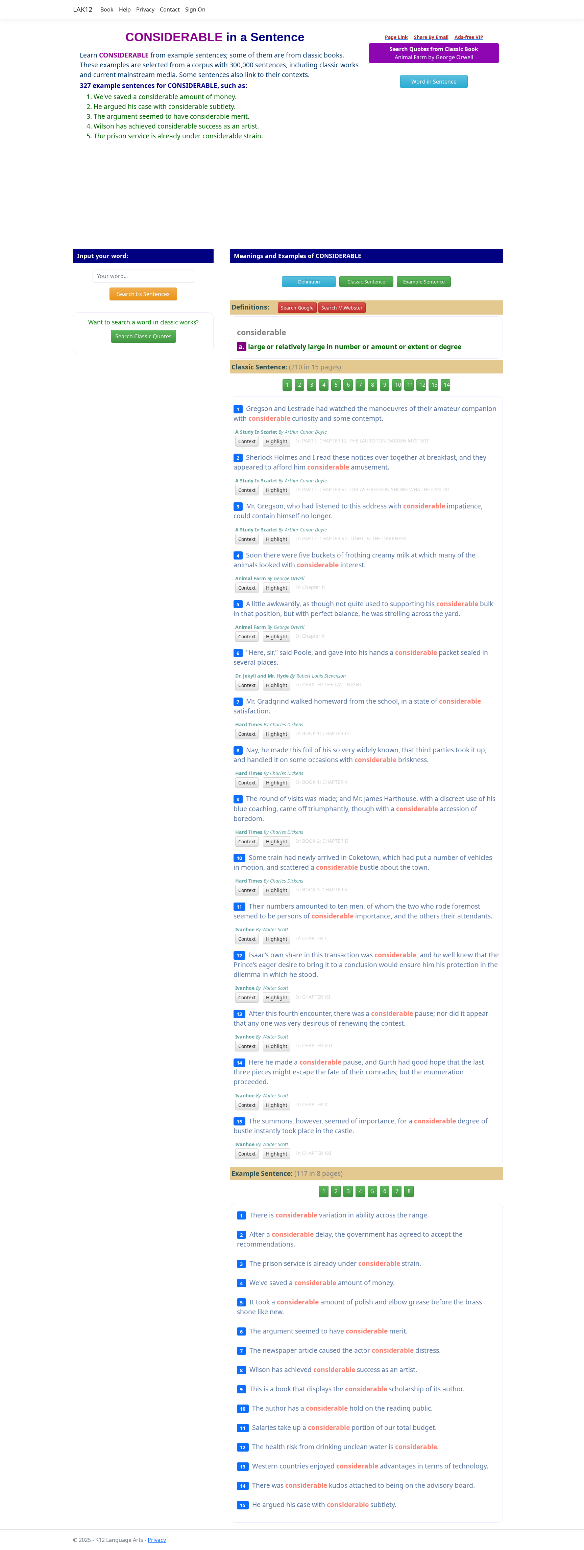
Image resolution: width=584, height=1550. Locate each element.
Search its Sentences (143, 294)
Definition (309, 281)
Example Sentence (424, 281)
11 (410, 384)
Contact (170, 9)
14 (447, 384)
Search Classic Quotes (143, 336)
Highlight (276, 441)
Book (107, 9)
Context (247, 441)
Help (125, 9)
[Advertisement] (292, 200)
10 (398, 384)
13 (435, 384)
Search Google (297, 307)
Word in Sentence (434, 81)
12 (422, 384)
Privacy (145, 9)
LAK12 (82, 9)
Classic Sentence (366, 281)
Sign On (195, 9)
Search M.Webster (342, 307)
